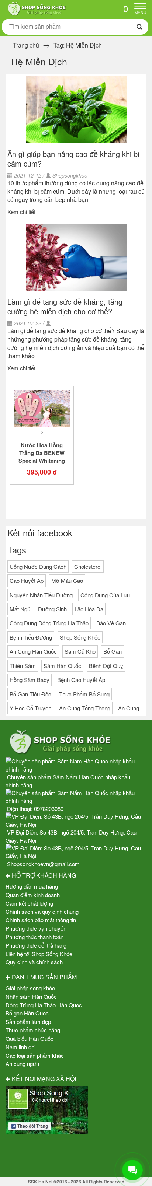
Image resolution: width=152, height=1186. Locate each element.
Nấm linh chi (20, 1047)
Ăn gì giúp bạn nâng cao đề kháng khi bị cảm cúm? (73, 158)
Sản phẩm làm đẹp (28, 1021)
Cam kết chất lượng (29, 903)
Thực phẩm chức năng (33, 1030)
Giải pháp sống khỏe (30, 988)
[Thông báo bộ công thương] (76, 1154)
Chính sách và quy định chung (42, 911)
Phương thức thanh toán (34, 937)
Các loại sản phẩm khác (35, 1055)
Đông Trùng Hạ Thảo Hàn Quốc (44, 1005)
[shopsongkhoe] (47, 1109)
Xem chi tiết (21, 212)
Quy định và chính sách (34, 962)
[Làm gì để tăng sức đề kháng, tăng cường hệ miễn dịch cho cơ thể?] (76, 257)
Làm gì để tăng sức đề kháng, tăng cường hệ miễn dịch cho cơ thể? (64, 306)
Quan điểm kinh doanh (33, 895)
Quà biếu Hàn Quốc (29, 1038)
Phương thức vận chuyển (36, 928)
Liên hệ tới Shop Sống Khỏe (39, 954)
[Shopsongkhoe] (37, 7)
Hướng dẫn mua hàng (32, 886)
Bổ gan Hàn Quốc (27, 1013)
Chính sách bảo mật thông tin (41, 920)
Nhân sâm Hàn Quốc (31, 996)
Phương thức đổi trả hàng (36, 945)
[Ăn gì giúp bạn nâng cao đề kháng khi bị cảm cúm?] (76, 109)
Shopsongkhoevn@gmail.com (43, 864)
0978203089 (48, 808)
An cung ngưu (22, 1063)
